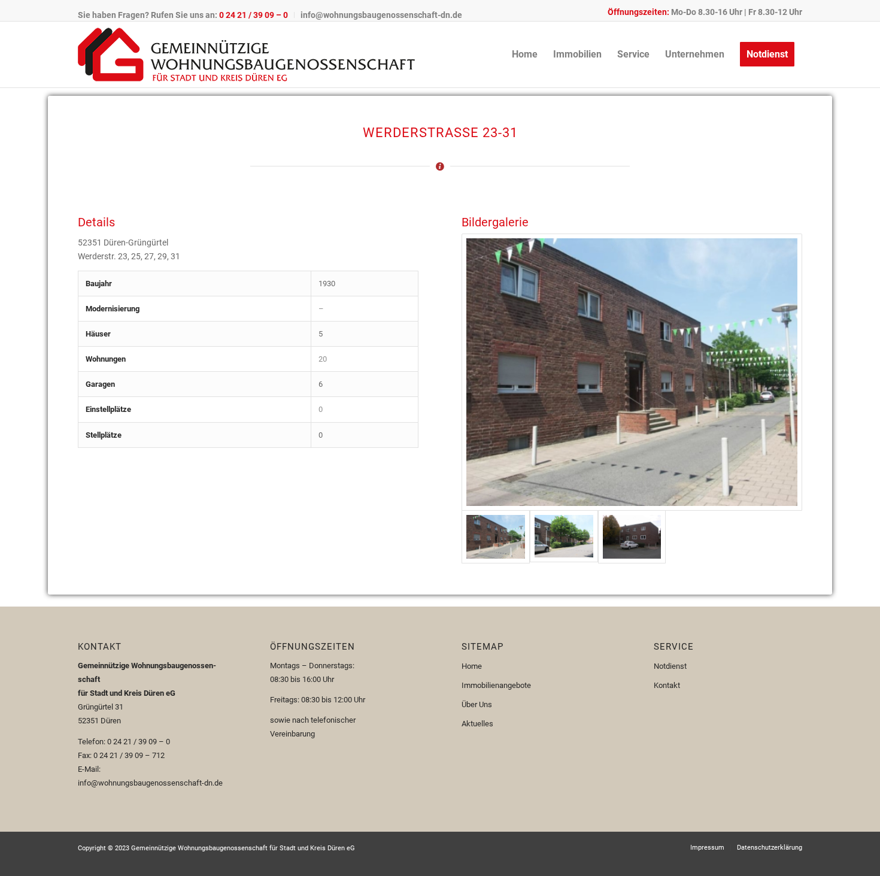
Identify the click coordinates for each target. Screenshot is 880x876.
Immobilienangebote (496, 685)
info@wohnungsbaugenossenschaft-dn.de (381, 15)
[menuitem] (186, 15)
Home (472, 666)
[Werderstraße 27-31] (564, 536)
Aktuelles (477, 723)
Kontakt (667, 685)
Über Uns (477, 704)
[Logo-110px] (246, 54)
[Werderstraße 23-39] (632, 372)
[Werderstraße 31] (632, 536)
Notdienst (670, 666)
